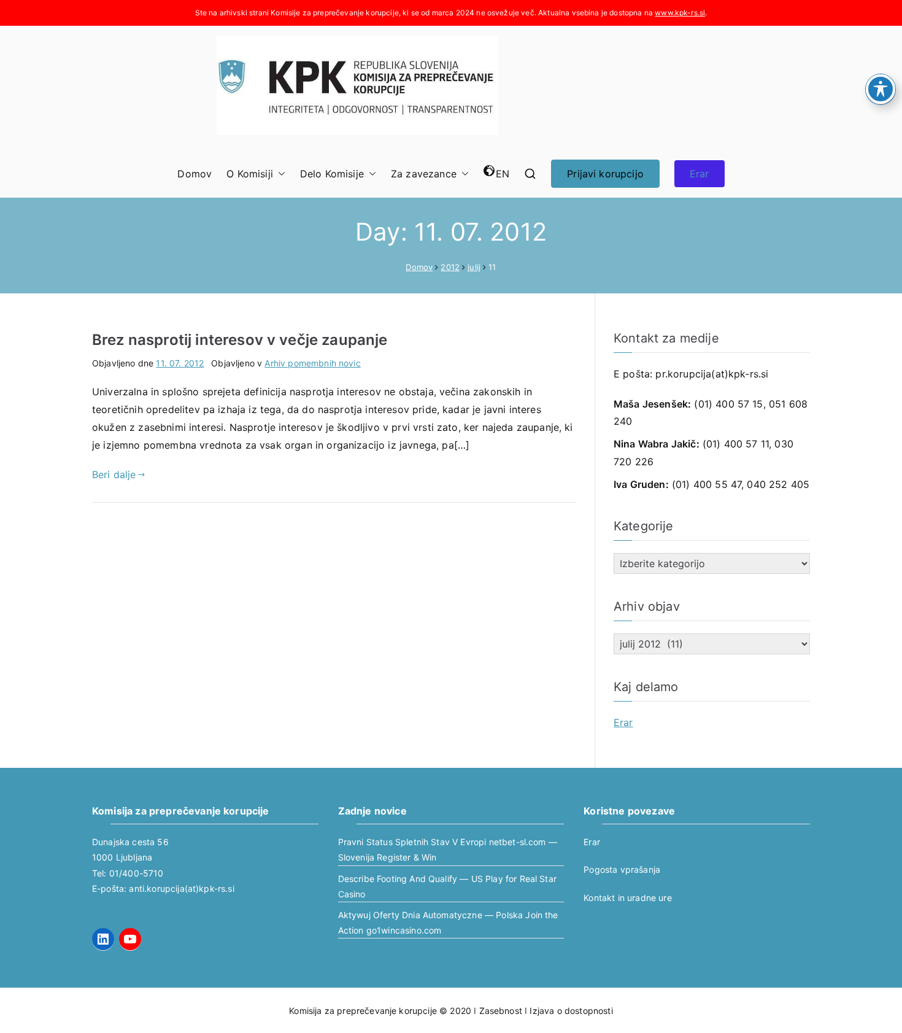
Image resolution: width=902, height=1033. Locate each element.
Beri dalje (114, 474)
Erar (699, 174)
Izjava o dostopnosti (571, 1010)
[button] (279, 174)
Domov (194, 174)
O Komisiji (249, 174)
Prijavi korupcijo (605, 174)
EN (502, 174)
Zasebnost (500, 1010)
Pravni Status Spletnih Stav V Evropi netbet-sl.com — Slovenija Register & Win (447, 849)
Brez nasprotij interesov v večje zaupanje (240, 340)
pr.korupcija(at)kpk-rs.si (711, 374)
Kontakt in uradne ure (627, 897)
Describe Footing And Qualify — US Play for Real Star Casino (447, 886)
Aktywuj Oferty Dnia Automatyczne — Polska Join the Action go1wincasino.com (448, 922)
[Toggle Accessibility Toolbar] (880, 89)
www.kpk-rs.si (680, 12)
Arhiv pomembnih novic (312, 363)
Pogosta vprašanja (622, 869)
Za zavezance (424, 174)
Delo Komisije (332, 174)
